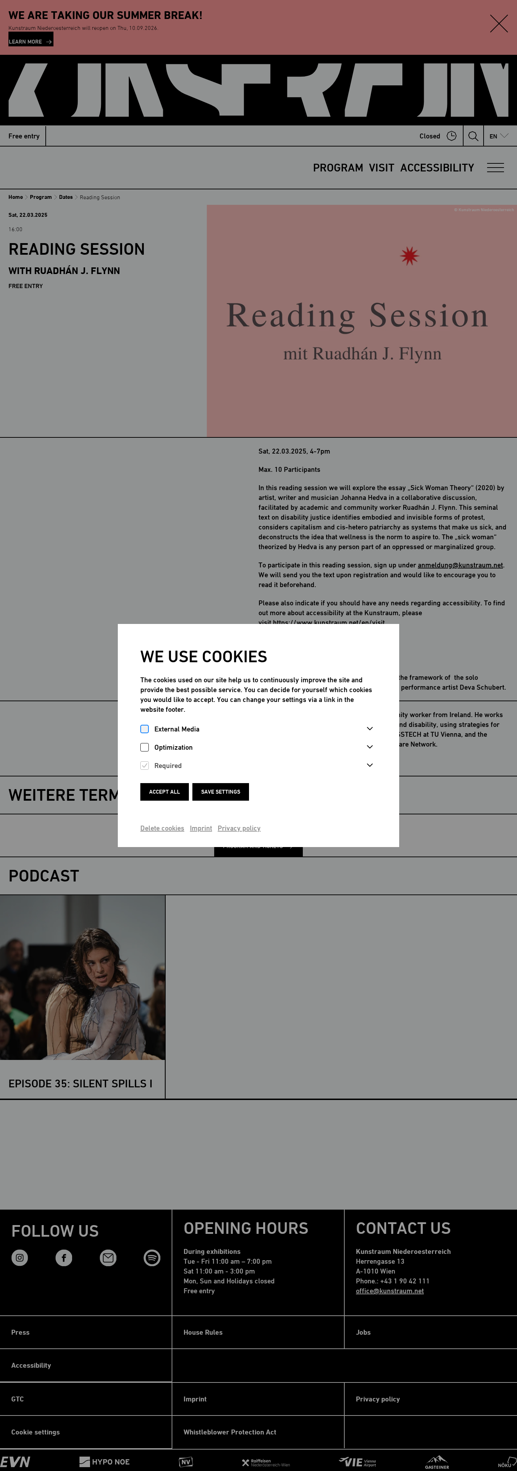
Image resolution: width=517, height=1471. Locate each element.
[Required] (144, 765)
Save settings (220, 791)
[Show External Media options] (370, 729)
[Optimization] (144, 747)
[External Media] (144, 729)
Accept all (164, 791)
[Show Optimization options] (370, 747)
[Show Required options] (370, 766)
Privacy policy (239, 828)
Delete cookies (162, 828)
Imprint (201, 828)
